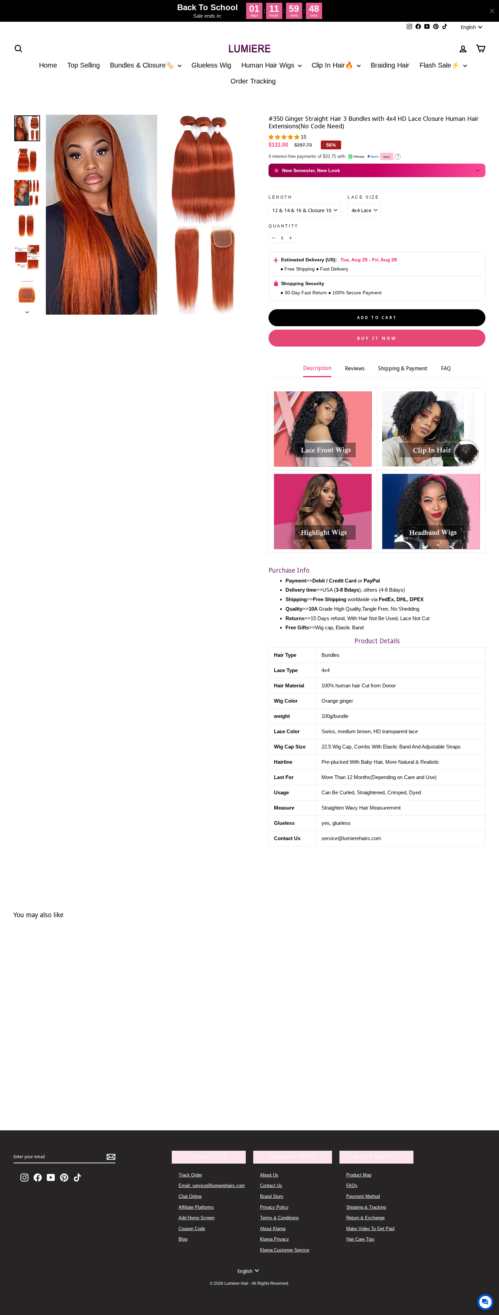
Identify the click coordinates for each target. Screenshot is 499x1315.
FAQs (351, 1185)
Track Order (190, 1175)
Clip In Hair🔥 (333, 65)
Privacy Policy (274, 1207)
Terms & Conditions (279, 1217)
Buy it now (377, 338)
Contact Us (271, 1185)
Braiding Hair (390, 65)
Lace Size (363, 197)
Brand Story (271, 1196)
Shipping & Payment (402, 368)
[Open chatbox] (485, 1302)
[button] (285, 137)
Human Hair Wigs (268, 65)
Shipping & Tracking (366, 1207)
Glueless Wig (211, 65)
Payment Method (363, 1196)
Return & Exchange (365, 1217)
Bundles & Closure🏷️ (143, 65)
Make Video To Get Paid (370, 1228)
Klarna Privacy (274, 1239)
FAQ (446, 368)
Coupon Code (192, 1228)
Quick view (117, 1083)
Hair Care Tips (360, 1239)
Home (48, 65)
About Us (269, 1175)
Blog (183, 1239)
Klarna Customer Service (284, 1250)
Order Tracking (253, 81)
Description (317, 368)
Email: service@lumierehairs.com (212, 1185)
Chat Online (190, 1196)
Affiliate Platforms (196, 1207)
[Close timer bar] (492, 11)
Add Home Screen (197, 1217)
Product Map (358, 1175)
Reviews (355, 368)
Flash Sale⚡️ (441, 65)
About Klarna (272, 1228)
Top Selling (83, 65)
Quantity (284, 226)
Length (281, 197)
